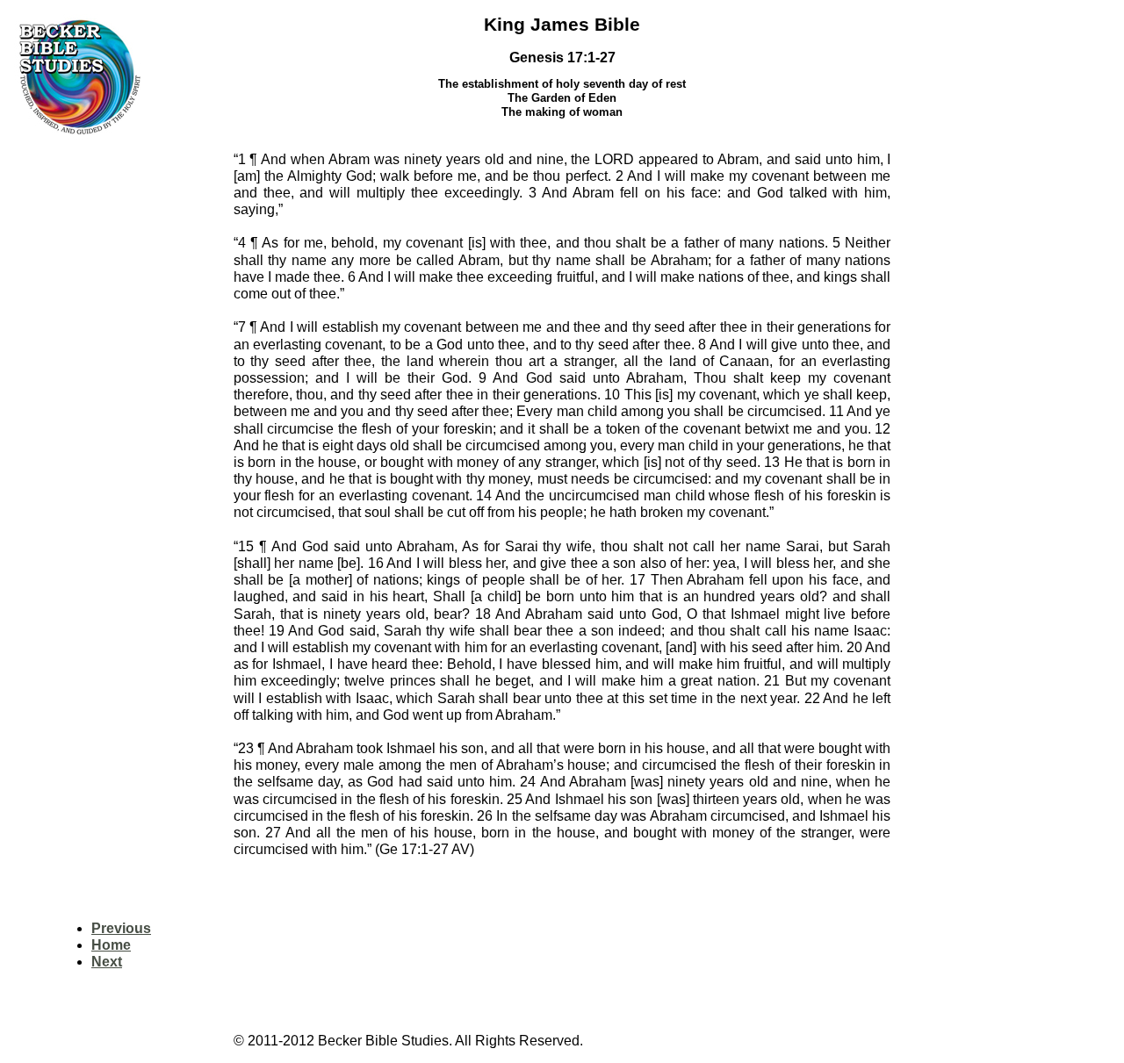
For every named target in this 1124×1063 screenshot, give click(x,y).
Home (111, 944)
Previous (121, 928)
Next (106, 961)
